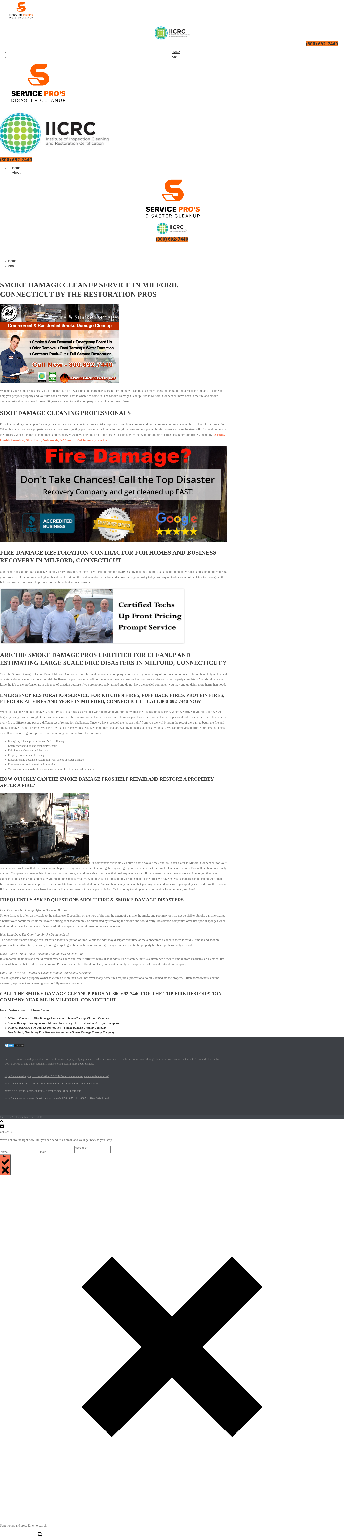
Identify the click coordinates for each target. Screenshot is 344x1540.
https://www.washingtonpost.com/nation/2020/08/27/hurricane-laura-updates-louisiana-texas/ (57, 1076)
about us (83, 1063)
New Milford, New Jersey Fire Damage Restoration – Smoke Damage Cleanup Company (61, 1032)
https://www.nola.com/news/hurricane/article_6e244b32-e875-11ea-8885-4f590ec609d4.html (57, 1098)
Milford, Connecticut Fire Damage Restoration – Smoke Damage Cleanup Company (59, 1018)
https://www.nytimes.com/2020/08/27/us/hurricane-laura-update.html (43, 1090)
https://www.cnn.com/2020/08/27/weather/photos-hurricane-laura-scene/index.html (51, 1083)
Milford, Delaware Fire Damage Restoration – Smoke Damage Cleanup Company (57, 1027)
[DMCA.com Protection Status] (14, 1046)
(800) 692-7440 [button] (322, 43)
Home (176, 52)
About (176, 57)
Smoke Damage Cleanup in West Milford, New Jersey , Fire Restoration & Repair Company (63, 1023)
